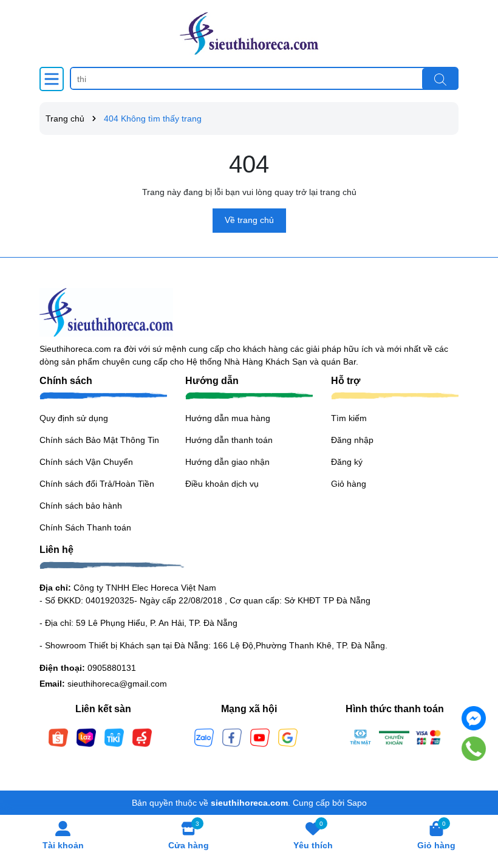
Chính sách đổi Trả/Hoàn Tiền (96, 484)
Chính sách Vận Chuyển (86, 462)
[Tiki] (114, 737)
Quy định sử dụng (73, 418)
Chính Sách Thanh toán (85, 527)
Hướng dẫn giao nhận (227, 462)
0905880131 (111, 668)
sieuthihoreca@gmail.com (117, 683)
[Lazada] (86, 737)
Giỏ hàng (348, 484)
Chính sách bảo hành (80, 505)
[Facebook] (232, 737)
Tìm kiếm (349, 418)
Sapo (357, 803)
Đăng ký (347, 462)
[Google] (288, 737)
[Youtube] (260, 737)
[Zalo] (204, 737)
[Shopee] (58, 737)
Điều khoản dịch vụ (222, 484)
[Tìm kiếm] (440, 79)
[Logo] (249, 33)
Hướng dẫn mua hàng (227, 418)
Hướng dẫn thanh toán (229, 440)
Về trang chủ (249, 220)
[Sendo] (142, 737)
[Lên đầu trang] (474, 785)
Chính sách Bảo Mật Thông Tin (99, 440)
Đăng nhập (352, 440)
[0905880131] (474, 748)
